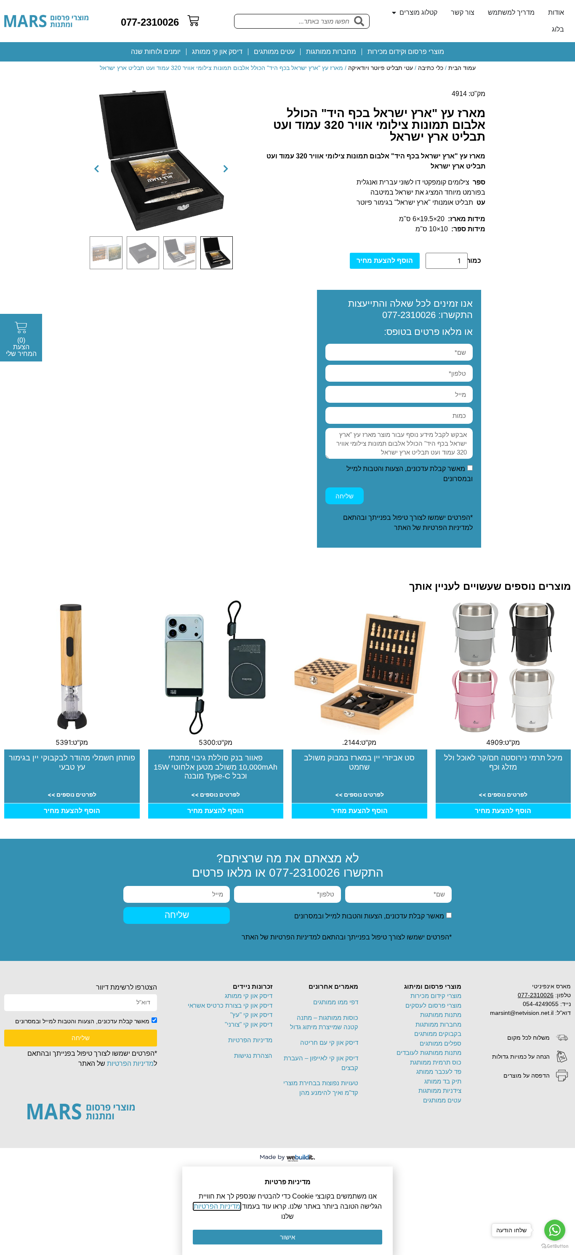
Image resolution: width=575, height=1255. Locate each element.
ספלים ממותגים (440, 1043)
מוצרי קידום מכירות (435, 995)
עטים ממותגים (274, 51)
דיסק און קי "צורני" (248, 1024)
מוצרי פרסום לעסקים (433, 1005)
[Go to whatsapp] (554, 1230)
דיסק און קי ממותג (217, 51)
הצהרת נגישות (253, 1055)
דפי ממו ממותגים (335, 1002)
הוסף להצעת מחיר (385, 260)
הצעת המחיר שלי (21, 347)
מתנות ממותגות (440, 1014)
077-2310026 (150, 22)
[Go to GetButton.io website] (554, 1246)
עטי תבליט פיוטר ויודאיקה (380, 67)
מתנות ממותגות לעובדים (429, 1052)
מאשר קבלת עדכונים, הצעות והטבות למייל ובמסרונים (369, 915)
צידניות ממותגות (439, 1090)
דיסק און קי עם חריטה (329, 1042)
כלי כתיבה (430, 67)
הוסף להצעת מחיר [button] (503, 810)
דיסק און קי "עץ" (251, 1014)
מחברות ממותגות (331, 51)
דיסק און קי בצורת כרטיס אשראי (230, 1005)
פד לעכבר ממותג (438, 1071)
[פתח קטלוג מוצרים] (394, 13)
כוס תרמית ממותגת (435, 1062)
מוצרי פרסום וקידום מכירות (405, 51)
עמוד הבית (462, 67)
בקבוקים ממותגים (437, 1033)
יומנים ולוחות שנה (156, 51)
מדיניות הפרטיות (446, 527)
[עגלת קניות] (193, 21)
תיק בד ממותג (442, 1081)
